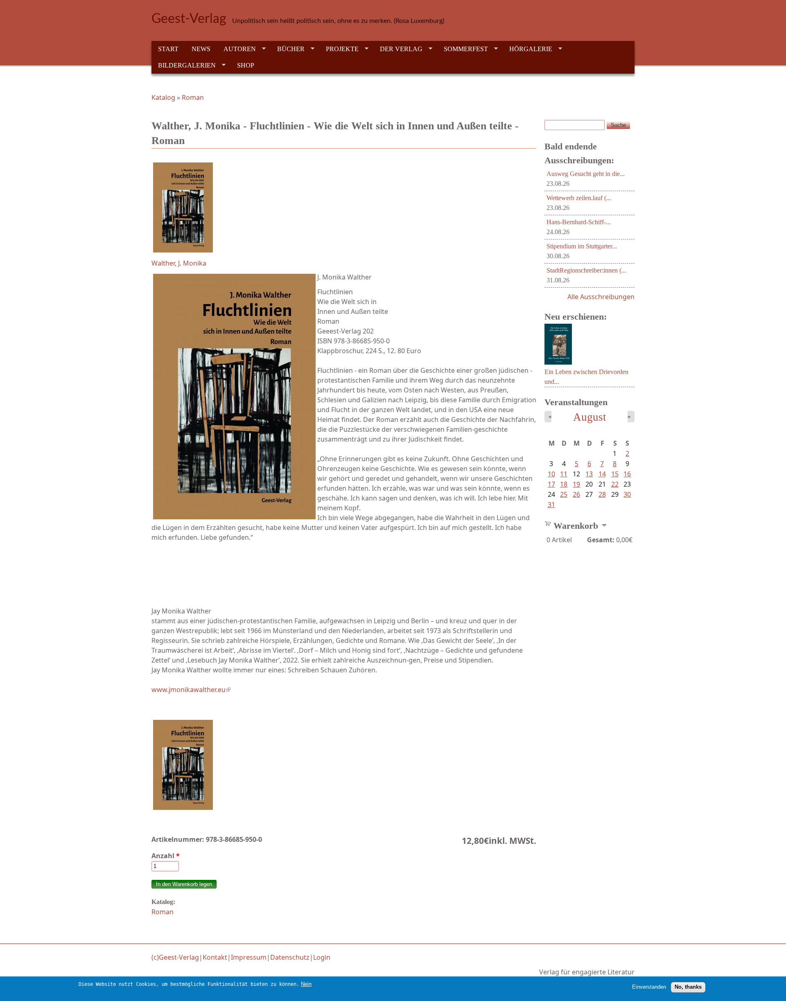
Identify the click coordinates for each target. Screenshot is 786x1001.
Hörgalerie (527, 49)
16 (627, 473)
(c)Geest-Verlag (175, 957)
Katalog (163, 97)
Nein (306, 984)
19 (576, 484)
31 (551, 504)
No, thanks (688, 987)
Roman (193, 97)
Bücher (288, 49)
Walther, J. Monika (178, 263)
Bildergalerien (183, 65)
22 (615, 484)
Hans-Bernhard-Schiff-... (579, 222)
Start (168, 48)
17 (551, 484)
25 (563, 494)
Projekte (339, 49)
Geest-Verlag (188, 18)
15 (615, 473)
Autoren (236, 49)
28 (602, 494)
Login (321, 957)
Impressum (249, 957)
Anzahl (165, 855)
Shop (245, 65)
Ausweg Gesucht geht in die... (586, 173)
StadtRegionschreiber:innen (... (586, 270)
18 (563, 484)
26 (576, 494)
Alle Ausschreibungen (601, 296)
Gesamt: (600, 539)
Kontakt (215, 957)
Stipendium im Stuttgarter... (582, 246)
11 (563, 473)
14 (602, 473)
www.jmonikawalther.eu (190, 689)
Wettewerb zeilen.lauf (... (579, 197)
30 (627, 494)
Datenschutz (289, 957)
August (589, 417)
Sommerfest (462, 49)
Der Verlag (397, 49)
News (201, 48)
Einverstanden (649, 987)
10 (551, 473)
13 (589, 473)
